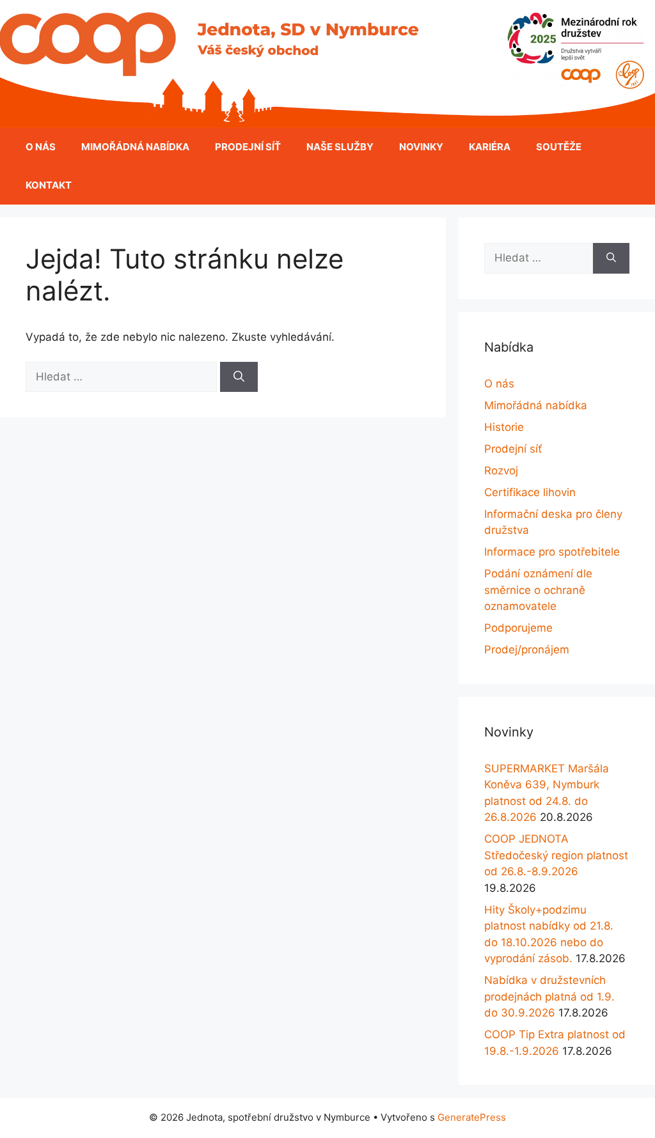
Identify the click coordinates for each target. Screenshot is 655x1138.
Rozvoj (501, 470)
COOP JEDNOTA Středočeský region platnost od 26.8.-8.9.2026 (556, 855)
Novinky (421, 147)
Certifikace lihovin (530, 492)
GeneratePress (472, 1117)
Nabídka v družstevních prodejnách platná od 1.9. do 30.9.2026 (549, 996)
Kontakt (49, 185)
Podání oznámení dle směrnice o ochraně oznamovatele (538, 589)
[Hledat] (239, 377)
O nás (41, 147)
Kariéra (489, 147)
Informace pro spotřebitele (552, 551)
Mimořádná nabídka (135, 147)
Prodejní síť (248, 147)
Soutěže (558, 147)
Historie (504, 427)
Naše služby (340, 147)
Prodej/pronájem (526, 649)
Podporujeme (518, 627)
